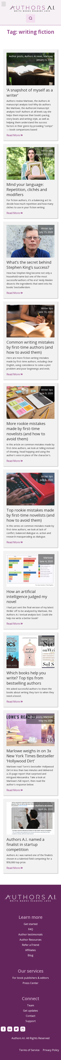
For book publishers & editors (30, 978)
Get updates (30, 1010)
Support (31, 1021)
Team (30, 1005)
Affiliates (30, 950)
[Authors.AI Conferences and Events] (22, 1029)
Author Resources (30, 939)
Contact (30, 1016)
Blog (30, 955)
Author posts (16, 56)
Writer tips (47, 150)
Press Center (30, 983)
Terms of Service (29, 1050)
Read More (13, 135)
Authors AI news (33, 56)
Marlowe (48, 56)
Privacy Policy (51, 1050)
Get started (30, 924)
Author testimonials (30, 934)
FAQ (30, 929)
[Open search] (30, 18)
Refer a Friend (30, 945)
